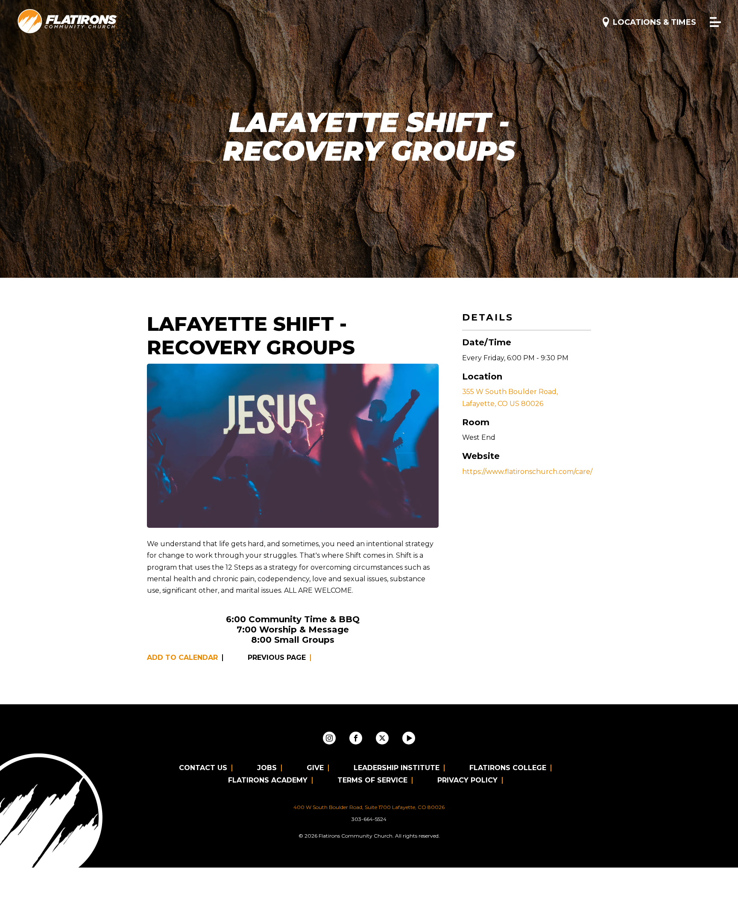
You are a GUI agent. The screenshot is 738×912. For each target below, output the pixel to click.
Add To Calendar (182, 657)
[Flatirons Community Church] (67, 21)
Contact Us (203, 768)
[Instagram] (329, 738)
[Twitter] (382, 738)
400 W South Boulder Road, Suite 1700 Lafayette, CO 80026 (369, 807)
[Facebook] (355, 738)
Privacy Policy (467, 780)
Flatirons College (507, 768)
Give (315, 768)
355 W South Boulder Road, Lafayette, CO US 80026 (510, 397)
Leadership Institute (396, 768)
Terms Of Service (372, 780)
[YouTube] (408, 738)
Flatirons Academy (268, 780)
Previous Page (277, 657)
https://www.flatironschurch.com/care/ (527, 472)
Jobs (267, 768)
